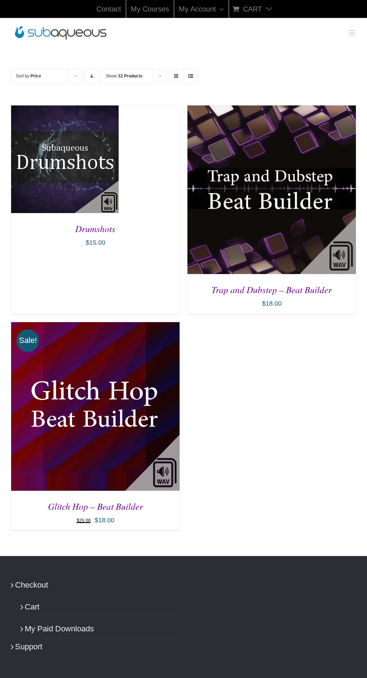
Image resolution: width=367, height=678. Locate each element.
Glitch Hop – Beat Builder (95, 506)
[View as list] (190, 76)
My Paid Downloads (59, 628)
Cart (32, 606)
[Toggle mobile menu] (352, 33)
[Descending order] (92, 76)
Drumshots (95, 228)
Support (28, 646)
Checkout (31, 584)
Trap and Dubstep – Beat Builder (271, 289)
